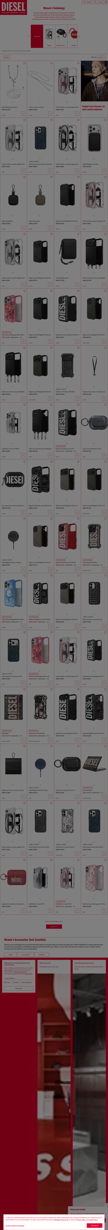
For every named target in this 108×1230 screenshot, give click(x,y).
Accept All (94, 1225)
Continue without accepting (15, 1225)
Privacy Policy (81, 1220)
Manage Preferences (61, 1220)
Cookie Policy (93, 1220)
